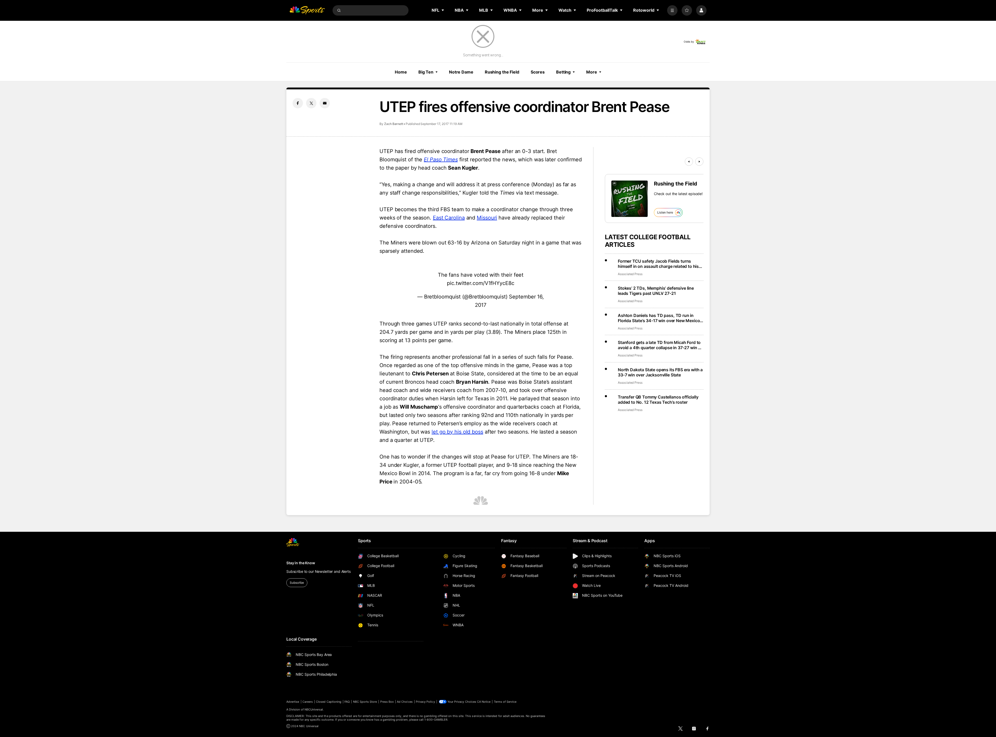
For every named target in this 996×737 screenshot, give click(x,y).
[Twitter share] (311, 103)
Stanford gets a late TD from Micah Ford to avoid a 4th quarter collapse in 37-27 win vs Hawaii (660, 345)
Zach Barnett (393, 124)
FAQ (347, 701)
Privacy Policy (425, 701)
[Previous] (689, 161)
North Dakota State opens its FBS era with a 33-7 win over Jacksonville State (660, 372)
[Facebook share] (298, 103)
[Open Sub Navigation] (443, 10)
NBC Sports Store (365, 701)
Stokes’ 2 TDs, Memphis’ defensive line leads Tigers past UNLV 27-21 (656, 290)
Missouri (487, 218)
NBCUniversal (314, 709)
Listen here (665, 212)
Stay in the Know (300, 563)
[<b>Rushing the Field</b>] (629, 199)
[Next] (699, 161)
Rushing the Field (502, 72)
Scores (538, 72)
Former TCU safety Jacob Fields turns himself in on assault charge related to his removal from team (658, 263)
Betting (563, 72)
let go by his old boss (457, 432)
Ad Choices (405, 701)
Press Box (387, 701)
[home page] (307, 10)
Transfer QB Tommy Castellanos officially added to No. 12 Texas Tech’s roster (658, 399)
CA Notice (484, 701)
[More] (672, 10)
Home (401, 72)
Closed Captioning (328, 701)
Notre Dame (461, 72)
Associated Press (630, 274)
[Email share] (325, 103)
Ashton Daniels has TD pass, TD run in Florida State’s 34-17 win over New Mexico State (659, 318)
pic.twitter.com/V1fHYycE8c (480, 283)
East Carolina (449, 218)
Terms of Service (505, 701)
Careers (307, 701)
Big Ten (425, 72)
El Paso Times (441, 159)
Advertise (292, 701)
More (591, 72)
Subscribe (297, 583)
